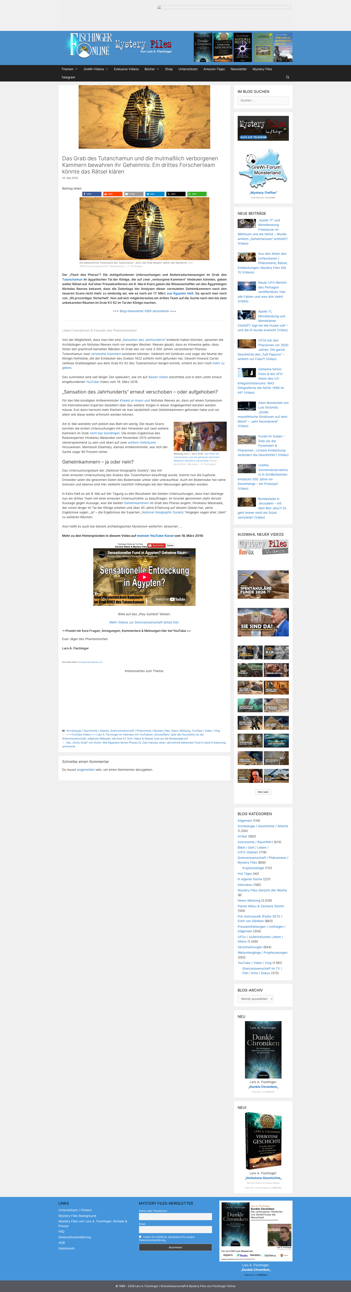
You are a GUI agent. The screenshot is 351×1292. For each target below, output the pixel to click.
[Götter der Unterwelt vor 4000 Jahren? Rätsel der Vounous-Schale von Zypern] (276, 670)
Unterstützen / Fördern (75, 1210)
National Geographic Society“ (163, 512)
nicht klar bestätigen (105, 433)
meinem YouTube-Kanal (155, 536)
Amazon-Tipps (214, 69)
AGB (61, 1242)
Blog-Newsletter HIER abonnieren (144, 311)
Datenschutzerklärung (74, 1237)
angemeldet (86, 769)
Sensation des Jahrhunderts (144, 340)
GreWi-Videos (94, 69)
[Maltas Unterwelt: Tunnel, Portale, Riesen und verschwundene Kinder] (276, 688)
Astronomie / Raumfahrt (255, 842)
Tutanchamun (73, 279)
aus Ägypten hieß (180, 293)
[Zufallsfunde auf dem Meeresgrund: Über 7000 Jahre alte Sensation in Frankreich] (250, 705)
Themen (67, 69)
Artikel (242, 836)
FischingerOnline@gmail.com (89, 662)
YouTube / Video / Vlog (206, 730)
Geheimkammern (137, 503)
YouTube (92, 382)
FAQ (61, 1231)
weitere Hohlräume (142, 442)
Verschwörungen (250, 947)
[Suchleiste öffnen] (287, 77)
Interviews (245, 885)
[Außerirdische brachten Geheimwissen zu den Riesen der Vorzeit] (250, 723)
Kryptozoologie (253, 868)
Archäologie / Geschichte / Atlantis (87, 730)
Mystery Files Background (77, 1216)
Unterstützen (188, 69)
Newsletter (239, 69)
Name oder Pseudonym (153, 1210)
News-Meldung (180, 730)
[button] (91, 194)
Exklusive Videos (126, 69)
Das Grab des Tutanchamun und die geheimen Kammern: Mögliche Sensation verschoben (197, 457)
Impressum (66, 1248)
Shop (169, 69)
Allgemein (245, 820)
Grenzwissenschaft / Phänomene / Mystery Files (140, 730)
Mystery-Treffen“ (264, 192)
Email (142, 1223)
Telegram (68, 77)
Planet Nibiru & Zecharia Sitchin (261, 906)
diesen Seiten (158, 377)
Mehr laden (263, 792)
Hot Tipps (245, 873)
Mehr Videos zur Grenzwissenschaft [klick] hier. (144, 622)
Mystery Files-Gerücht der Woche (262, 890)
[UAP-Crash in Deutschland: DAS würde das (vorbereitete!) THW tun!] (276, 776)
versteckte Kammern (106, 354)
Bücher (150, 69)
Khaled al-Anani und (135, 400)
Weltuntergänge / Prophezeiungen (263, 952)
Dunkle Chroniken (263, 1087)
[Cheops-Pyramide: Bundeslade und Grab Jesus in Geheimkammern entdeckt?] (276, 705)
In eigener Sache (250, 879)
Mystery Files (262, 69)
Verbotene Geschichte (263, 1178)
